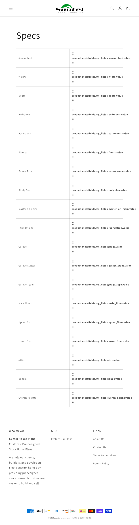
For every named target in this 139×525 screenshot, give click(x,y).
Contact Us (99, 447)
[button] (11, 8)
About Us (98, 439)
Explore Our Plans (61, 439)
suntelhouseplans (62, 518)
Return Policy (101, 463)
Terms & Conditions (104, 455)
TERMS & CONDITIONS (81, 518)
